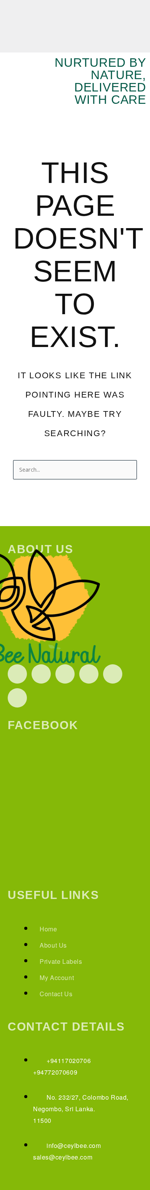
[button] (140, 11)
